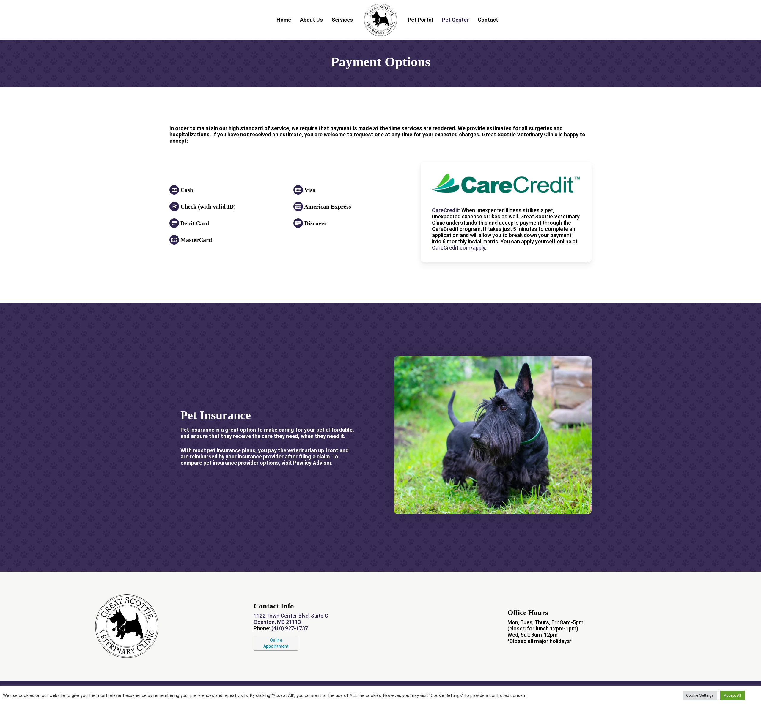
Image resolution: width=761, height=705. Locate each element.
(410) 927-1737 (289, 628)
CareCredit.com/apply (458, 248)
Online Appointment (276, 643)
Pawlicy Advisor (312, 463)
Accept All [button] (732, 695)
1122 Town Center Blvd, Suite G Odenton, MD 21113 (291, 619)
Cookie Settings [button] (700, 695)
